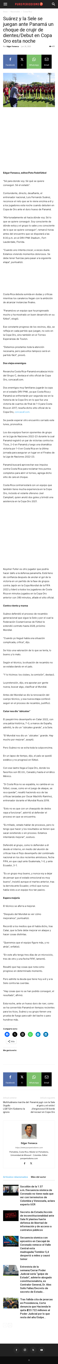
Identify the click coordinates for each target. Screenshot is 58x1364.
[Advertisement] (29, 140)
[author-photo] (29, 1138)
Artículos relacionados (15, 1177)
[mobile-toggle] (5, 4)
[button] (53, 4)
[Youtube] (42, 1350)
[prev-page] (5, 1325)
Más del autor (38, 1177)
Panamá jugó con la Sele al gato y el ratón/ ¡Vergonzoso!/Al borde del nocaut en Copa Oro (42, 1107)
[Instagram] (25, 1350)
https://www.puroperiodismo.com (29, 1147)
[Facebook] (25, 1163)
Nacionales (15, 11)
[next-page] (10, 1325)
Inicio (5, 11)
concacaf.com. (22, 411)
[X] (32, 1163)
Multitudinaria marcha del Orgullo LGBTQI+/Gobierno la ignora (16, 1107)
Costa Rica (27, 11)
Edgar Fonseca (13, 46)
